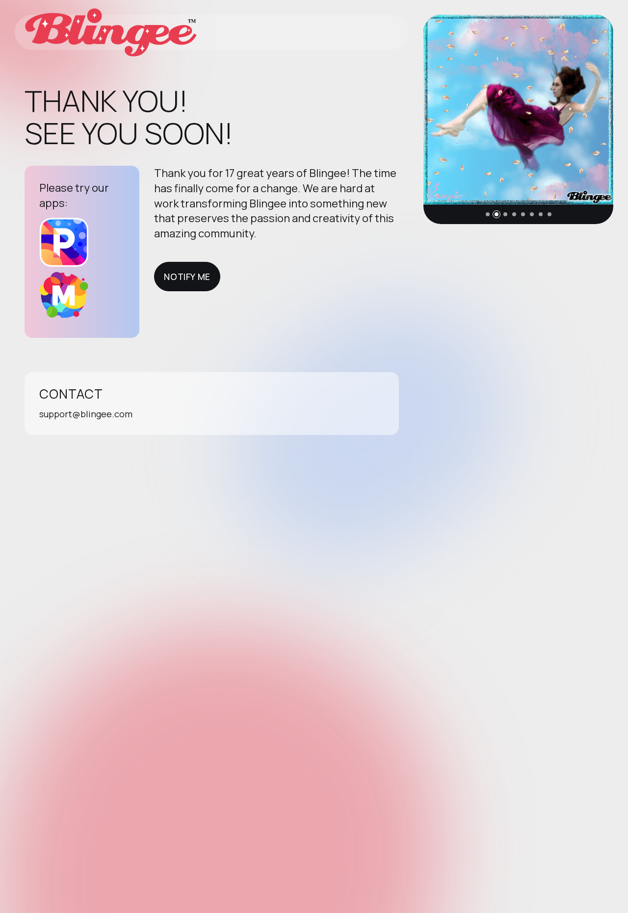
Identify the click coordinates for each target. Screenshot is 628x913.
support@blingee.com (85, 414)
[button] (488, 214)
